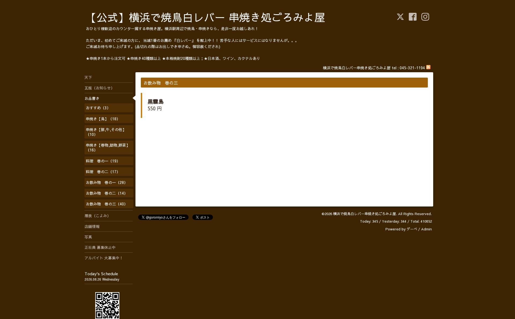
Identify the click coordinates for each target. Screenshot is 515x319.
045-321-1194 (412, 67)
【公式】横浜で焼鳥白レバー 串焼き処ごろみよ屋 (205, 17)
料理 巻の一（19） (103, 161)
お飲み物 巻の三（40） (107, 203)
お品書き (92, 98)
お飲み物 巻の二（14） (107, 193)
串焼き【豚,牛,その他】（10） (106, 132)
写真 (88, 237)
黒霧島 (156, 101)
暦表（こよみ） (97, 215)
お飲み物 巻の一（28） (107, 182)
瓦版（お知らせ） (99, 87)
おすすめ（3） (98, 107)
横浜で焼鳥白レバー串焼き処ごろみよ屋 (364, 213)
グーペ (412, 229)
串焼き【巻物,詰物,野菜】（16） (108, 147)
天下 (88, 77)
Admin (426, 229)
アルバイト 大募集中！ (103, 257)
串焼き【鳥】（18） (103, 118)
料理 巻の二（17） (103, 171)
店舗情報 (92, 226)
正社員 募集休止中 (100, 247)
